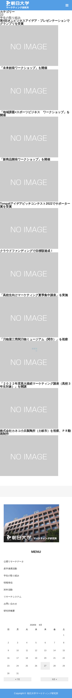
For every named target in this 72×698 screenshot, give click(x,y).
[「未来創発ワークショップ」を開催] (29, 109)
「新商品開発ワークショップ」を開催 (25, 159)
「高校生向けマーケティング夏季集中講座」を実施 (34, 295)
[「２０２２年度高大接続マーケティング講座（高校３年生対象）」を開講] (29, 427)
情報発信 (8, 582)
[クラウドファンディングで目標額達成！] (29, 292)
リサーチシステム (12, 596)
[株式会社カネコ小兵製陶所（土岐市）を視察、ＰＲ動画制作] (29, 475)
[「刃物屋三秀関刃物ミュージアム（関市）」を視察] (29, 380)
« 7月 (17, 679)
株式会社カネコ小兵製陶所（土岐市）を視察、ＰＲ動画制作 (35, 432)
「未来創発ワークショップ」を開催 (23, 67)
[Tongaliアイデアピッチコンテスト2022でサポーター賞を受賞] (29, 247)
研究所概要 (9, 611)
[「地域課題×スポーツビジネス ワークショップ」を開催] (29, 156)
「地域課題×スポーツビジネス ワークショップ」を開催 (35, 114)
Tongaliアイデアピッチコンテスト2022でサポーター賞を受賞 (35, 205)
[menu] (67, 5)
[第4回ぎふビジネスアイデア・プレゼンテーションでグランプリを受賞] (29, 64)
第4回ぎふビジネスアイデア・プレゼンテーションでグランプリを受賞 (35, 22)
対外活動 (8, 589)
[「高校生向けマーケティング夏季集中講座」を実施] (29, 336)
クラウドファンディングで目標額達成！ (26, 250)
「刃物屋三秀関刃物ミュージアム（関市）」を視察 (34, 339)
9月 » (54, 679)
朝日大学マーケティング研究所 (42, 693)
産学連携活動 (10, 568)
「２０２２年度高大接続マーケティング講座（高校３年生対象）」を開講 (35, 385)
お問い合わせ (10, 603)
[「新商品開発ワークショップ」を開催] (29, 200)
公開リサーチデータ (14, 561)
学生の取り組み (11, 575)
